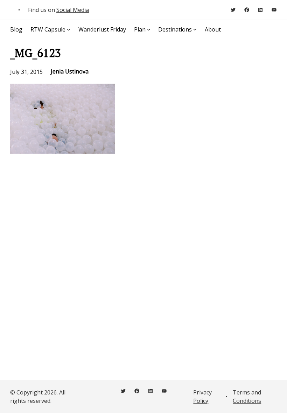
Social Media (72, 10)
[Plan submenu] (148, 29)
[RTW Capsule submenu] (68, 29)
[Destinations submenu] (195, 29)
